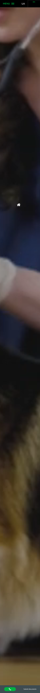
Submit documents (30, 689)
